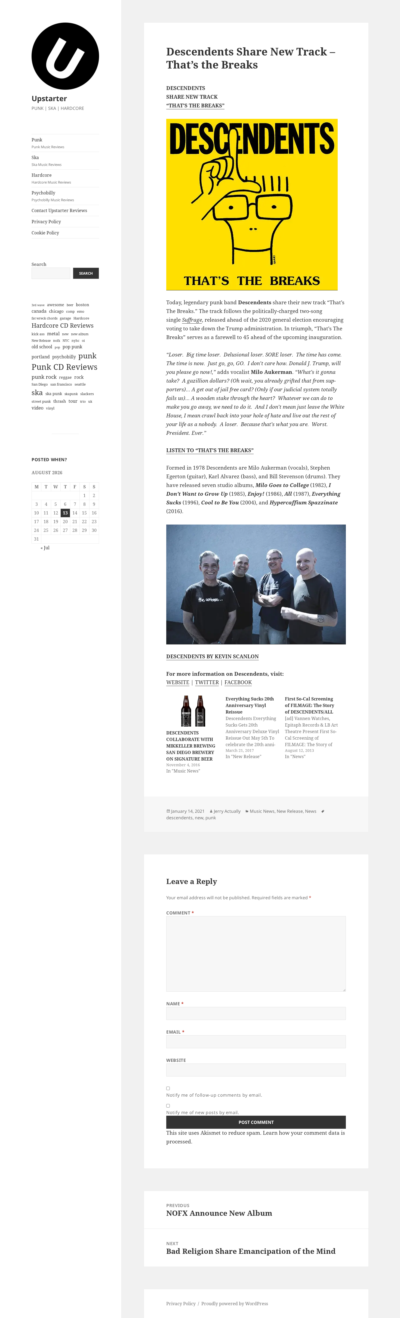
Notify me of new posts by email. (202, 1112)
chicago (56, 311)
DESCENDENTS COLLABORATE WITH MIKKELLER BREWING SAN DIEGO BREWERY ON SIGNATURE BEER (190, 746)
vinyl (50, 408)
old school (42, 347)
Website (176, 1060)
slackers (87, 394)
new (65, 334)
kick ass (38, 334)
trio (83, 401)
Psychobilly (53, 196)
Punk (48, 143)
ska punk (53, 393)
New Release (41, 341)
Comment (180, 913)
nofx (56, 341)
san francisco (61, 384)
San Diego (40, 384)
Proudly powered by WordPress (234, 1304)
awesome (55, 304)
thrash (59, 401)
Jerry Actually (227, 811)
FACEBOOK (238, 682)
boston (82, 305)
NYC (66, 341)
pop (57, 347)
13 (65, 513)
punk (87, 356)
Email (175, 1032)
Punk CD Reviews (64, 366)
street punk (41, 401)
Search (39, 264)
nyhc (75, 341)
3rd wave (38, 305)
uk (90, 401)
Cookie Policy (45, 233)
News (310, 811)
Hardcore (51, 178)
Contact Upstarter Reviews (59, 210)
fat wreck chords (44, 318)
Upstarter (49, 98)
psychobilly (64, 357)
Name (175, 1004)
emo (80, 311)
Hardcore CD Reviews (63, 325)
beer (70, 305)
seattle (80, 384)
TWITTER (207, 682)
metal (53, 333)
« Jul (45, 548)
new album (79, 334)
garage (65, 318)
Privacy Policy (46, 222)
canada (39, 311)
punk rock (44, 376)
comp (70, 311)
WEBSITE (177, 682)
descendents (179, 818)
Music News (262, 811)
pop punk (72, 347)
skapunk (71, 394)
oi (83, 341)
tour (73, 401)
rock (79, 377)
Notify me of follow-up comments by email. (214, 1095)
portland (41, 357)
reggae (65, 377)
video (38, 408)
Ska (46, 160)
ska (37, 392)
